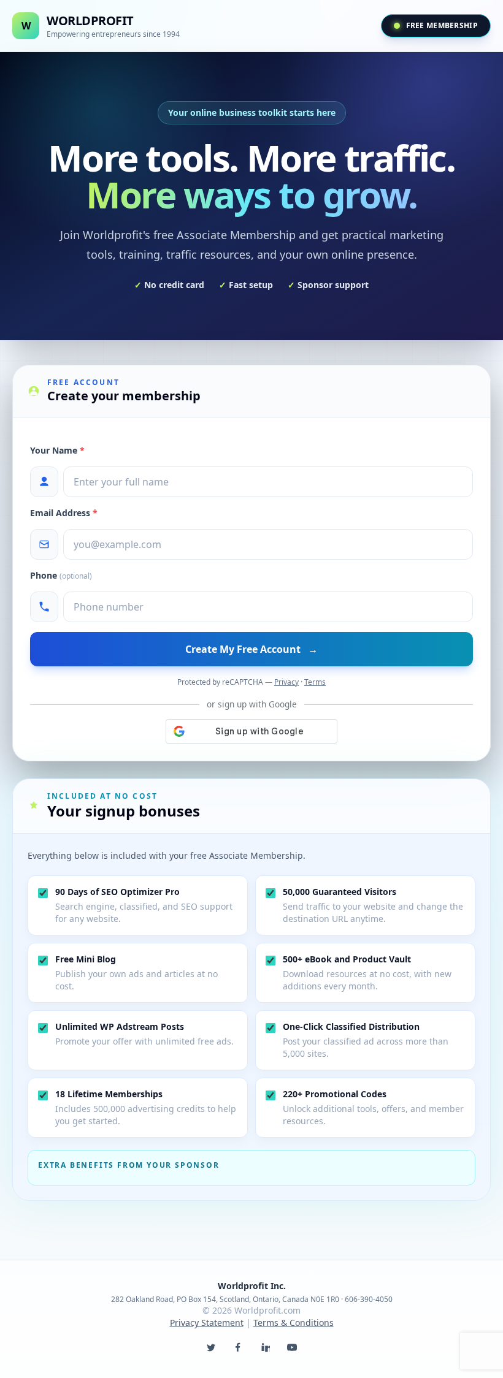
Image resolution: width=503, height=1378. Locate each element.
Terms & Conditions (293, 1322)
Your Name (57, 450)
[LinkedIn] (265, 1347)
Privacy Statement (207, 1322)
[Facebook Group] (238, 1347)
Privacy (286, 682)
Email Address (64, 513)
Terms (315, 682)
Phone (61, 575)
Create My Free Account (251, 649)
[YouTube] (292, 1347)
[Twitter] (211, 1347)
